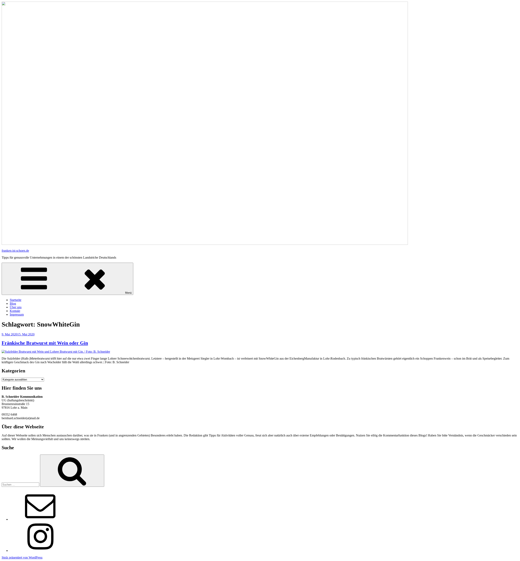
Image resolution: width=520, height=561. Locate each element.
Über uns (16, 307)
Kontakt (15, 311)
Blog (13, 303)
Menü (128, 292)
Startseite (15, 300)
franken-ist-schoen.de (15, 250)
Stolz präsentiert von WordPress (22, 557)
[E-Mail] (40, 519)
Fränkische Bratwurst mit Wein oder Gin (45, 343)
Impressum (17, 314)
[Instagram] (40, 550)
